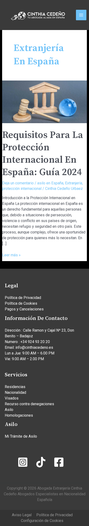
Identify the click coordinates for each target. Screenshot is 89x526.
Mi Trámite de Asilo (21, 436)
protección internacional (22, 188)
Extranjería (73, 183)
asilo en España (50, 183)
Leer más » (11, 254)
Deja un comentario (18, 183)
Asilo (9, 409)
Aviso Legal (22, 515)
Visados (12, 398)
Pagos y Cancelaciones (24, 309)
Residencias (15, 386)
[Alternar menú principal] (81, 15)
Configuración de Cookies (42, 520)
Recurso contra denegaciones (29, 404)
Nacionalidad (15, 392)
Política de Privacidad (23, 297)
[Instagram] (23, 462)
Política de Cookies (21, 303)
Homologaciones (19, 415)
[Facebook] (59, 462)
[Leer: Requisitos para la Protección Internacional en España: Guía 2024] (44, 101)
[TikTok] (41, 462)
